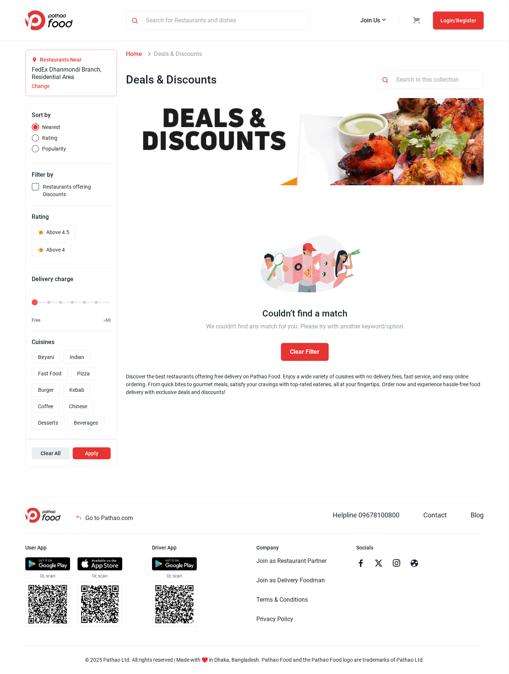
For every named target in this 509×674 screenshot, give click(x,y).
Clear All (51, 453)
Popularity (54, 149)
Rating (49, 138)
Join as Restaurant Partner (291, 560)
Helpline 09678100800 (366, 515)
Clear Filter (304, 351)
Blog (477, 515)
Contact (435, 515)
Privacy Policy (274, 619)
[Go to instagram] (396, 564)
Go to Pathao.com (108, 518)
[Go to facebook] (360, 564)
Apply (91, 453)
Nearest (51, 127)
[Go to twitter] (378, 564)
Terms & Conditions (282, 599)
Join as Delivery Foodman (290, 580)
